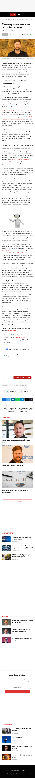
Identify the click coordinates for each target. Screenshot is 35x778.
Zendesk (24, 253)
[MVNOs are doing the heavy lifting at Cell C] (6, 748)
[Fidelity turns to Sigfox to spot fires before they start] (6, 557)
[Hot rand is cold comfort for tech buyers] (6, 757)
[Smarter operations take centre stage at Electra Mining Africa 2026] (6, 548)
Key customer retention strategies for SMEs (16, 440)
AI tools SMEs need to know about (12, 465)
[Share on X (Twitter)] (3, 34)
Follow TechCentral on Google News (19, 349)
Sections (7, 19)
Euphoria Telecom (21, 337)
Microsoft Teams (6, 251)
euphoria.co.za (11, 330)
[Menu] (3, 14)
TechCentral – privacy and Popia (23, 774)
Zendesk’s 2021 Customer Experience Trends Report (17, 110)
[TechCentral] (17, 14)
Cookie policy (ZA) (9, 774)
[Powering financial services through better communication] (17, 479)
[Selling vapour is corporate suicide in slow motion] (6, 622)
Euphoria (4, 385)
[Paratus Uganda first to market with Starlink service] (6, 539)
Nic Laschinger (6, 30)
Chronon (23, 770)
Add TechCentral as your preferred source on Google (18, 355)
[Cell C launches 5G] (6, 739)
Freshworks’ (15, 251)
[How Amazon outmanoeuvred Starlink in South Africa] (6, 631)
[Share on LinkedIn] (6, 34)
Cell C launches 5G (17, 737)
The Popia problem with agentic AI (22, 638)
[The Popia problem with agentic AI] (6, 640)
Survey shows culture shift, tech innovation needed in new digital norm (25, 410)
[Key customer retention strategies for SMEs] (17, 429)
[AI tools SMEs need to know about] (17, 454)
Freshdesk (9, 253)
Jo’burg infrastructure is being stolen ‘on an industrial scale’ (10, 410)
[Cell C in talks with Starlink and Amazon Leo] (6, 731)
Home (3, 19)
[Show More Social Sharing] (10, 34)
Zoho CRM (16, 253)
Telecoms (12, 19)
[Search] (32, 14)
